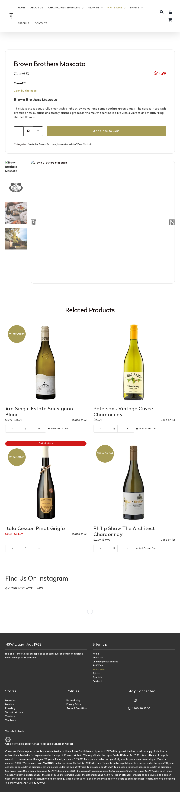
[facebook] (129, 700)
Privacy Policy (73, 704)
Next (172, 222)
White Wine (75, 144)
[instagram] (135, 700)
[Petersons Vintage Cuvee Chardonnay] (134, 362)
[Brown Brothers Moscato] (103, 222)
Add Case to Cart (106, 131)
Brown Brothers (47, 144)
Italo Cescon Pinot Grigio (35, 528)
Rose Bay (10, 708)
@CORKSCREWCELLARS (24, 588)
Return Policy (73, 700)
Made (21, 731)
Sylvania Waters (14, 712)
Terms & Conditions (77, 708)
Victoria (87, 144)
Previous (33, 222)
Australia (33, 144)
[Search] (161, 12)
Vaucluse (10, 716)
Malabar (9, 704)
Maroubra (10, 700)
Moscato (62, 144)
